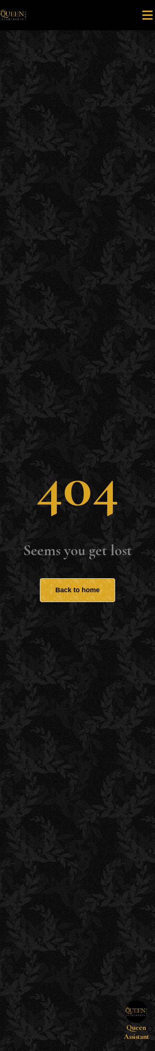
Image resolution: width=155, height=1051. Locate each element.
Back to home (77, 590)
